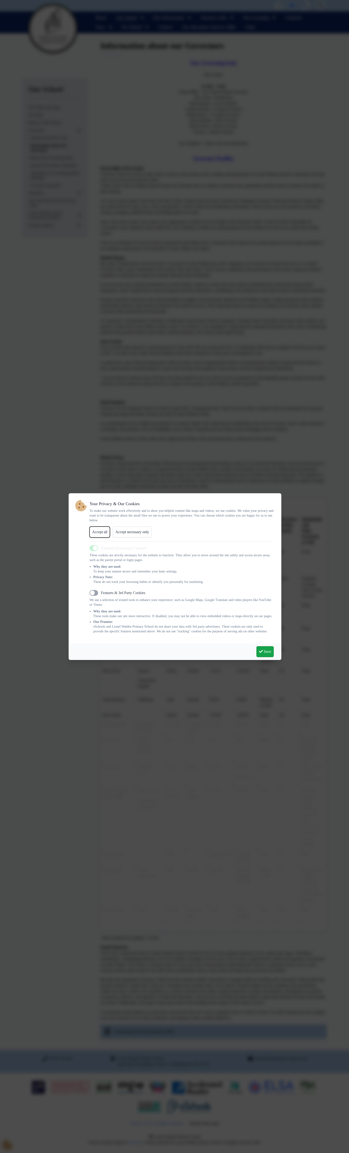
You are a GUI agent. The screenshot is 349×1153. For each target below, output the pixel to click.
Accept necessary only (132, 532)
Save (267, 652)
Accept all (99, 532)
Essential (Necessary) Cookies (123, 548)
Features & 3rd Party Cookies (123, 593)
